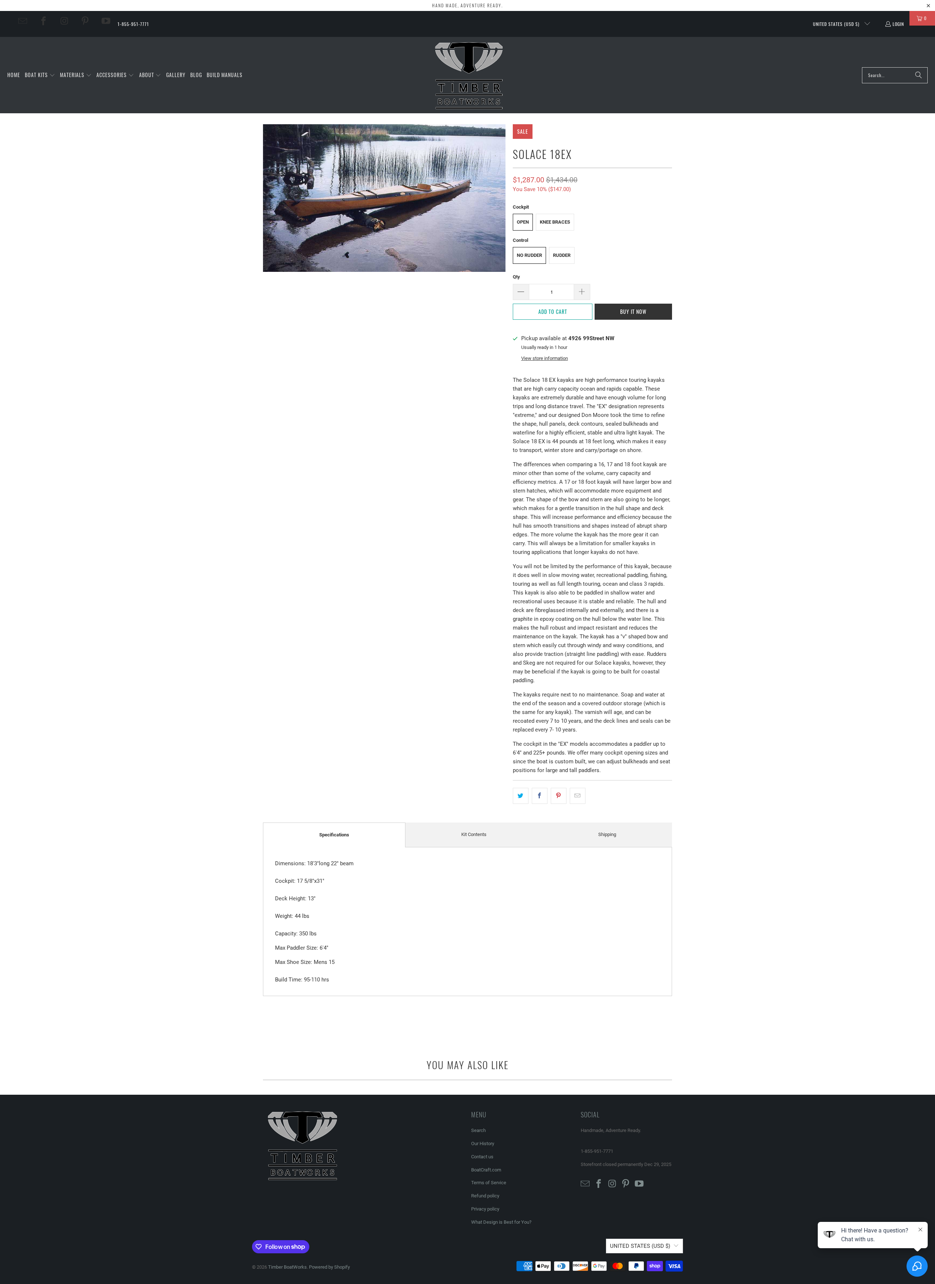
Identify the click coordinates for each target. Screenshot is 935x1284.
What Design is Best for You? (501, 1222)
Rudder (561, 255)
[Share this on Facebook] (539, 796)
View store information (544, 358)
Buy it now (633, 311)
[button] (40, 75)
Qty (516, 277)
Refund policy (485, 1195)
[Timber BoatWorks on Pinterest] (85, 20)
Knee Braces (555, 222)
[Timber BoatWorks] (469, 75)
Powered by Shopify (329, 1267)
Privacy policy (485, 1209)
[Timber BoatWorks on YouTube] (106, 20)
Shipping (607, 834)
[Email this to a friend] (577, 796)
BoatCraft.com (486, 1170)
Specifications (334, 834)
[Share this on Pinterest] (558, 796)
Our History (482, 1143)
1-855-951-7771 (133, 24)
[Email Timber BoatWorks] (22, 20)
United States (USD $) (837, 24)
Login (898, 24)
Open (523, 222)
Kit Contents (473, 834)
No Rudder (529, 255)
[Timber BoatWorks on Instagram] (64, 20)
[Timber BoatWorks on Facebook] (43, 20)
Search (478, 1130)
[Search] (918, 75)
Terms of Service (488, 1182)
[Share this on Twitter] (520, 796)
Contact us (482, 1156)
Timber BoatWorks (287, 1267)
